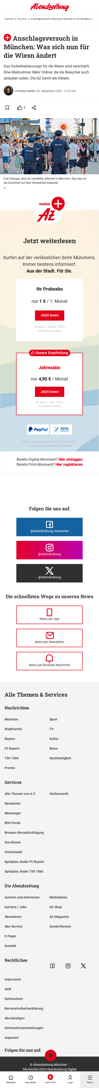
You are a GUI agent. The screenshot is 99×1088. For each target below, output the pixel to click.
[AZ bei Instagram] (68, 966)
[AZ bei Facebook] (52, 966)
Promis (10, 768)
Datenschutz (14, 999)
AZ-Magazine (59, 917)
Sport (53, 719)
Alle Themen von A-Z (20, 794)
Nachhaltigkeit (60, 758)
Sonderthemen (60, 926)
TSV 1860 (12, 758)
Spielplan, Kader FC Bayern (24, 862)
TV (52, 729)
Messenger (13, 813)
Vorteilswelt (13, 852)
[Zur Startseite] (49, 10)
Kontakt (10, 946)
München (22, 19)
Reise (54, 748)
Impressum (13, 979)
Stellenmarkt (59, 794)
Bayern (10, 739)
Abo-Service (13, 926)
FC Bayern (12, 748)
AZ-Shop (56, 907)
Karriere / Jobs (15, 907)
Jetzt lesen (50, 315)
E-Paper (10, 936)
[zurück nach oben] (50, 1056)
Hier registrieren (69, 464)
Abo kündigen (15, 1018)
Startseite (9, 19)
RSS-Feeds (12, 823)
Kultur (54, 739)
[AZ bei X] (83, 966)
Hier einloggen (70, 459)
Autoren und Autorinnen (22, 897)
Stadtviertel (13, 729)
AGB (8, 989)
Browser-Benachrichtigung (24, 832)
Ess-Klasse (13, 842)
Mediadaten (58, 897)
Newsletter (13, 803)
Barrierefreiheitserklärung (24, 1008)
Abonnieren (13, 917)
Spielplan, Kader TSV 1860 (24, 871)
